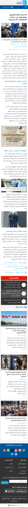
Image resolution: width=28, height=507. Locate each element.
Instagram (16, 450)
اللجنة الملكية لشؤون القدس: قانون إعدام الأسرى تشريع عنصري (15, 374)
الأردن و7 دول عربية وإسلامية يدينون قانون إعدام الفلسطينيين (16, 331)
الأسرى (22, 266)
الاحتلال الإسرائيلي (12, 266)
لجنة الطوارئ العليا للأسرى (14, 107)
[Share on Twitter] (18, 263)
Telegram (16, 454)
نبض (12, 454)
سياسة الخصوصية (22, 472)
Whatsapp (8, 450)
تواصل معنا (22, 467)
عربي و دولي (24, 11)
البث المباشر (6, 7)
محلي (24, 350)
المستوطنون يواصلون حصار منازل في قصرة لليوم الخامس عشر (11, 293)
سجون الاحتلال (19, 269)
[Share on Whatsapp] (16, 263)
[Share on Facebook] (20, 263)
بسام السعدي (9, 272)
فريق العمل (22, 464)
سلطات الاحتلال (17, 161)
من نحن (23, 460)
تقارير (11, 471)
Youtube (4, 450)
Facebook (23, 450)
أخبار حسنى (17, 46)
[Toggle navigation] (25, 7)
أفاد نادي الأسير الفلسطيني (18, 91)
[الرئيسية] (22, 2)
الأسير (12, 71)
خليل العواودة (19, 272)
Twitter (12, 450)
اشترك (4, 482)
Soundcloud (19, 450)
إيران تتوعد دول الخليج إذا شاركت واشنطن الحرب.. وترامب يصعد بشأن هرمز (12, 285)
